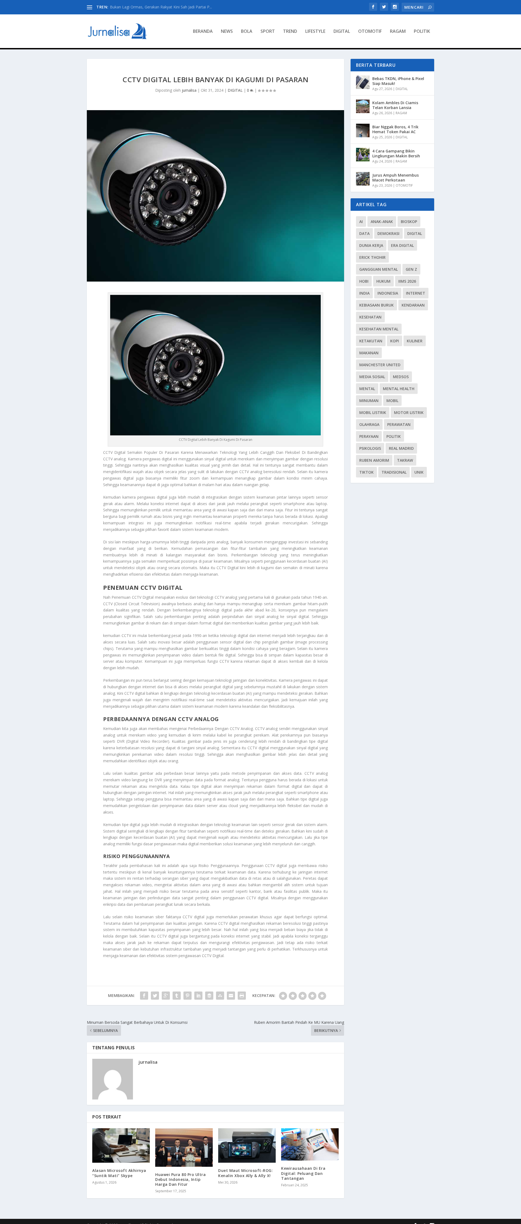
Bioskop (409, 221)
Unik (419, 472)
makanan (369, 352)
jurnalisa (189, 90)
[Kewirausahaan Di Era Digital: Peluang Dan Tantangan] (310, 1144)
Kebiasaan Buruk (376, 305)
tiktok (366, 472)
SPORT (267, 31)
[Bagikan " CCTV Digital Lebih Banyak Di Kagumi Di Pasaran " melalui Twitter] (155, 995)
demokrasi (388, 233)
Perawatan (399, 424)
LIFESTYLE (315, 31)
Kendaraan (413, 305)
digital (414, 233)
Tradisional (394, 472)
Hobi (363, 281)
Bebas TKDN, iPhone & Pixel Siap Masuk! (146, 6)
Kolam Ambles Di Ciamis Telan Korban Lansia (395, 105)
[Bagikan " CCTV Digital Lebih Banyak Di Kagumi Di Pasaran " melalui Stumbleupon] (220, 995)
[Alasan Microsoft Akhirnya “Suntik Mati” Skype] (121, 1145)
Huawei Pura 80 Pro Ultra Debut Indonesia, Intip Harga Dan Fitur (180, 1179)
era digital (402, 245)
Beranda (203, 31)
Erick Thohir (372, 257)
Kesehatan (370, 317)
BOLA (246, 31)
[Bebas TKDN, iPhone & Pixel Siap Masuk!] (363, 82)
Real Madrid (401, 448)
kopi (394, 340)
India (364, 293)
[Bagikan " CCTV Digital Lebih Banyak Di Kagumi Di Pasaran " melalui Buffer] (209, 995)
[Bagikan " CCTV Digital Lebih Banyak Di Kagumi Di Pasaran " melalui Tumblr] (176, 995)
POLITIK (422, 31)
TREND (290, 31)
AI (361, 221)
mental (367, 388)
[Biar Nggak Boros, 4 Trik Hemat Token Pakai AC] (363, 130)
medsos (401, 376)
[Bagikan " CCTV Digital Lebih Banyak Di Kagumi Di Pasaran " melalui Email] (230, 995)
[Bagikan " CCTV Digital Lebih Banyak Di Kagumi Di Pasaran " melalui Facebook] (144, 995)
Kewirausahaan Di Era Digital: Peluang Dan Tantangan (303, 1173)
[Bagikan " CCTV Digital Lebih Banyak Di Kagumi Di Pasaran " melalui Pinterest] (187, 995)
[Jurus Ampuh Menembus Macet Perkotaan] (363, 179)
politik (393, 436)
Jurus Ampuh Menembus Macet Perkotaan (395, 178)
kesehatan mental (378, 328)
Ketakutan (370, 340)
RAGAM (398, 31)
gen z (411, 269)
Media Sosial (372, 376)
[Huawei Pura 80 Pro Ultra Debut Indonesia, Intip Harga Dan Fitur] (184, 1147)
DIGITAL (341, 31)
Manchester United (380, 364)
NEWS (227, 31)
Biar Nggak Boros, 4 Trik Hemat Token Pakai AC (395, 129)
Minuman (369, 400)
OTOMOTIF (370, 31)
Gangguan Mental (378, 269)
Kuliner (414, 340)
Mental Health (398, 388)
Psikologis (370, 448)
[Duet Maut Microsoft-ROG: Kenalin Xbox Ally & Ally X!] (247, 1145)
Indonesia (387, 293)
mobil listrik (372, 412)
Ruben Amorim (374, 460)
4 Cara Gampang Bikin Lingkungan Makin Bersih (396, 153)
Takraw (405, 460)
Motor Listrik (409, 412)
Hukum (383, 281)
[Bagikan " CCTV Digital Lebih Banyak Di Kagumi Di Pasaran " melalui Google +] (165, 995)
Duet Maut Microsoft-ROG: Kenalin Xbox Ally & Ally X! (245, 1173)
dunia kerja (371, 245)
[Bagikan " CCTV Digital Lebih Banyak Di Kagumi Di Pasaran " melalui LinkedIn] (198, 995)
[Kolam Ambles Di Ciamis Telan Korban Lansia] (363, 106)
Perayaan (369, 436)
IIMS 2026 (407, 281)
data (364, 233)
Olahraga (369, 424)
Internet (415, 293)
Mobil (392, 400)
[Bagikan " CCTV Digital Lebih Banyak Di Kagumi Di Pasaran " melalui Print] (241, 995)
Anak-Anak (382, 221)
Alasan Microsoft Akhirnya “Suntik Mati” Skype (119, 1173)
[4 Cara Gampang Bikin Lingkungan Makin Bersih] (363, 154)
